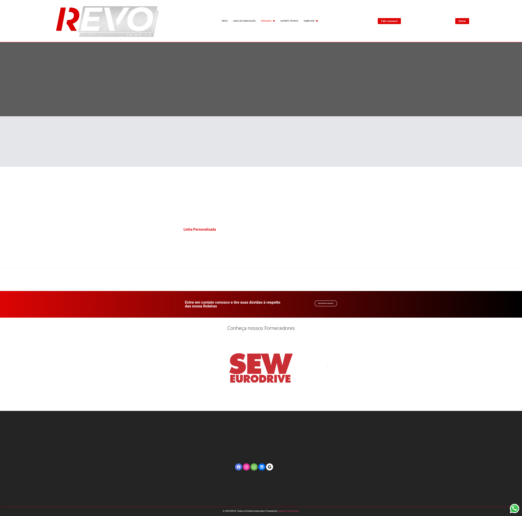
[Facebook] (238, 466)
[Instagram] (246, 466)
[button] (194, 366)
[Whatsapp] (254, 466)
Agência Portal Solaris (288, 511)
